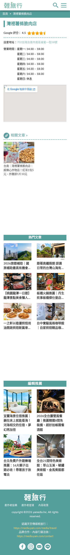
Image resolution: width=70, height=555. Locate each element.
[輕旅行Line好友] (47, 546)
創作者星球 (28, 505)
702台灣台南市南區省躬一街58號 (37, 42)
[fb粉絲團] (22, 546)
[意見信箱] (39, 546)
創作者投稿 (11, 505)
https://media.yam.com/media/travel (35, 528)
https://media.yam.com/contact (35, 536)
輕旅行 (13, 5)
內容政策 (43, 505)
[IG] (30, 546)
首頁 (5, 13)
